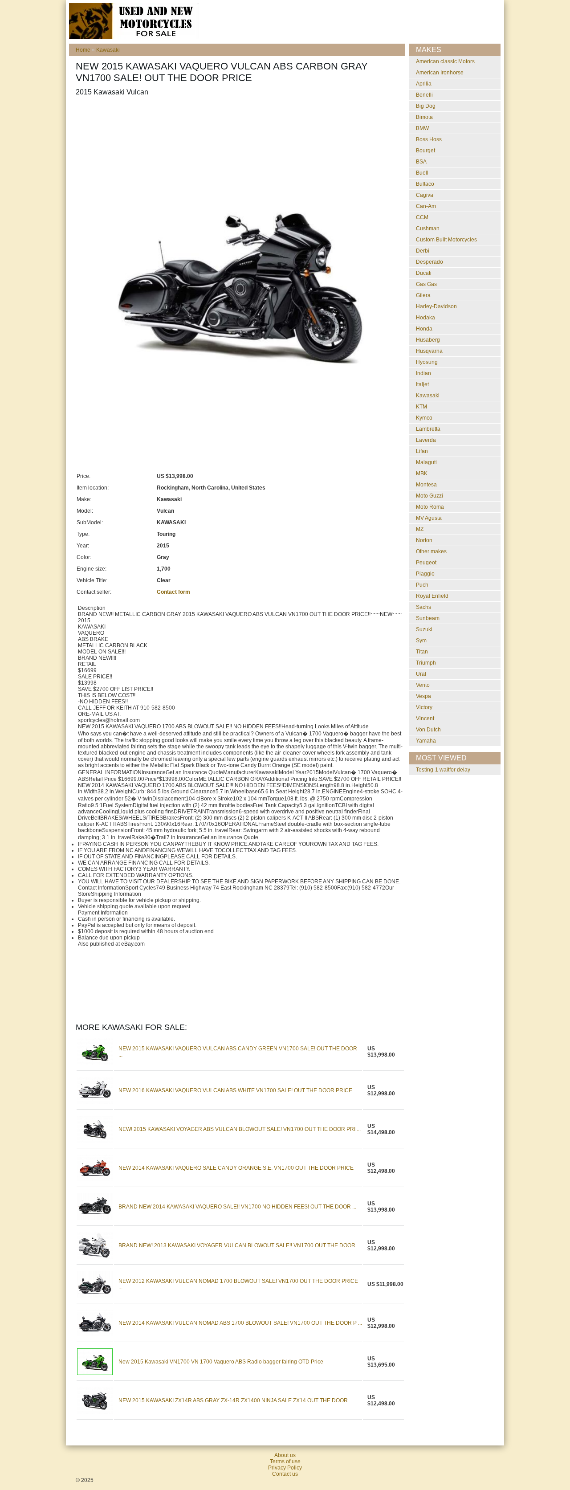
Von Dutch (428, 730)
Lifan (422, 451)
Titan (422, 652)
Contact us (285, 1474)
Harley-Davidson (436, 306)
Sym (421, 640)
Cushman (428, 228)
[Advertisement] (238, 125)
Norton (424, 540)
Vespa (423, 696)
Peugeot (426, 562)
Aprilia (424, 84)
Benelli (424, 95)
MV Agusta (429, 518)
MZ (419, 529)
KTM (421, 407)
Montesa (426, 485)
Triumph (426, 663)
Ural (421, 674)
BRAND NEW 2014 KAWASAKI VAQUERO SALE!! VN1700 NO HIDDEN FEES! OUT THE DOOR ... (237, 1207)
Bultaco (425, 184)
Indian (423, 373)
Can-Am (426, 206)
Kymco (424, 418)
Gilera (423, 295)
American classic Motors (445, 61)
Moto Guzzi (429, 496)
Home (83, 50)
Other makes (431, 551)
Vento (423, 685)
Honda (424, 329)
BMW (422, 128)
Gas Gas (426, 284)
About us (285, 1455)
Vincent (425, 718)
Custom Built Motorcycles (446, 240)
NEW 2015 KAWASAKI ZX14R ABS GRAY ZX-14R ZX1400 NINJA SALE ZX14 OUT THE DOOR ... (235, 1400)
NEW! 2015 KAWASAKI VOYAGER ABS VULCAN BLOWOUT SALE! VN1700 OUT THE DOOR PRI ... (239, 1129)
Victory (424, 707)
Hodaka (425, 317)
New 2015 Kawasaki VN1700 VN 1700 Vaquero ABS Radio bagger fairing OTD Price (220, 1362)
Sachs (423, 607)
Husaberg (428, 340)
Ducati (424, 273)
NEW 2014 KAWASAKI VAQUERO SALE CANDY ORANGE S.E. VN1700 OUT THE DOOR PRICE (236, 1168)
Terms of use (285, 1461)
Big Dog (426, 106)
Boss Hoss (429, 139)
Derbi (422, 251)
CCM (422, 217)
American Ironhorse (440, 72)
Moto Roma (430, 507)
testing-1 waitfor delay (443, 770)
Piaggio (425, 574)
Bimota (424, 117)
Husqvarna (429, 351)
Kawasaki (108, 50)
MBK (422, 473)
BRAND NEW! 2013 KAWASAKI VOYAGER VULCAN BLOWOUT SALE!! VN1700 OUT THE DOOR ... (239, 1245)
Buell (422, 173)
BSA (421, 162)
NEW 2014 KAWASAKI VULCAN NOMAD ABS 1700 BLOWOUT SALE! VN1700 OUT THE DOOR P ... (240, 1323)
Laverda (426, 440)
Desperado (429, 262)
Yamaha (426, 741)
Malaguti (426, 462)
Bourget (425, 150)
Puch (422, 585)
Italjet (422, 384)
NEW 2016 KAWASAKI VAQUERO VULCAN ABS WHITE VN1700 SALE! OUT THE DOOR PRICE (235, 1090)
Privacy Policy (285, 1468)
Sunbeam (428, 618)
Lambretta (428, 429)
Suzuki (424, 629)
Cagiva (424, 195)
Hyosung (427, 362)
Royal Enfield (432, 596)
